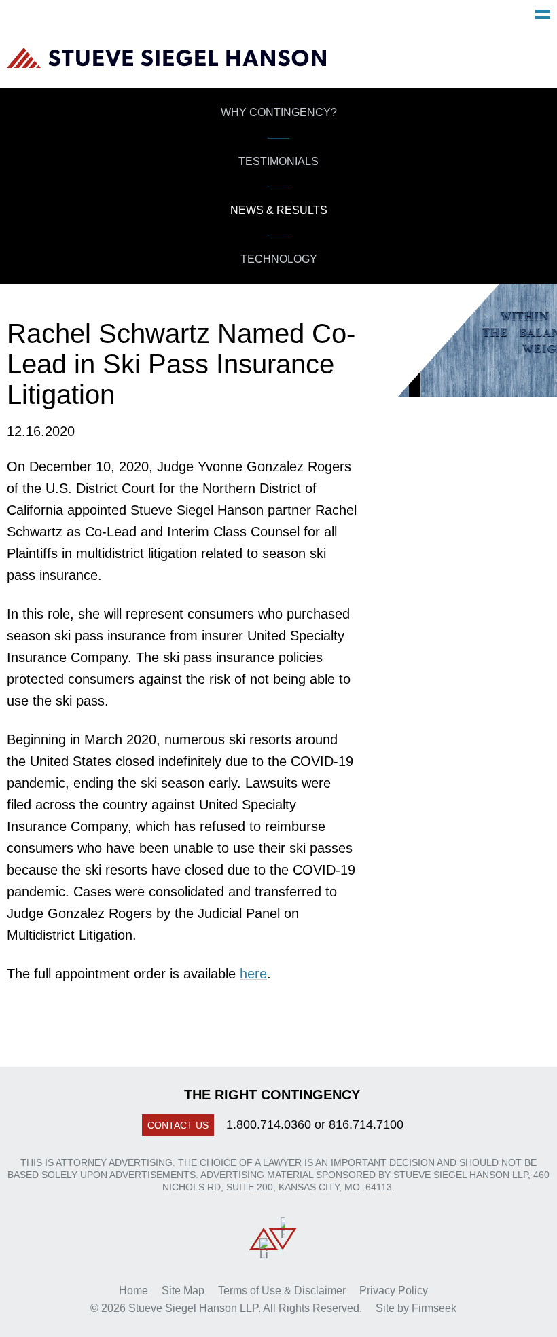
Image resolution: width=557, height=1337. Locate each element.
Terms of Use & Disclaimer (282, 1290)
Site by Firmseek (416, 1308)
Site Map (183, 1290)
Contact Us (178, 1125)
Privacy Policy (393, 1290)
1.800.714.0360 (268, 1124)
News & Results (278, 210)
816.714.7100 (366, 1124)
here (253, 973)
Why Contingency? (279, 112)
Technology (278, 259)
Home (133, 1290)
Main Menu (542, 14)
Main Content (227, 17)
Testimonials (278, 161)
